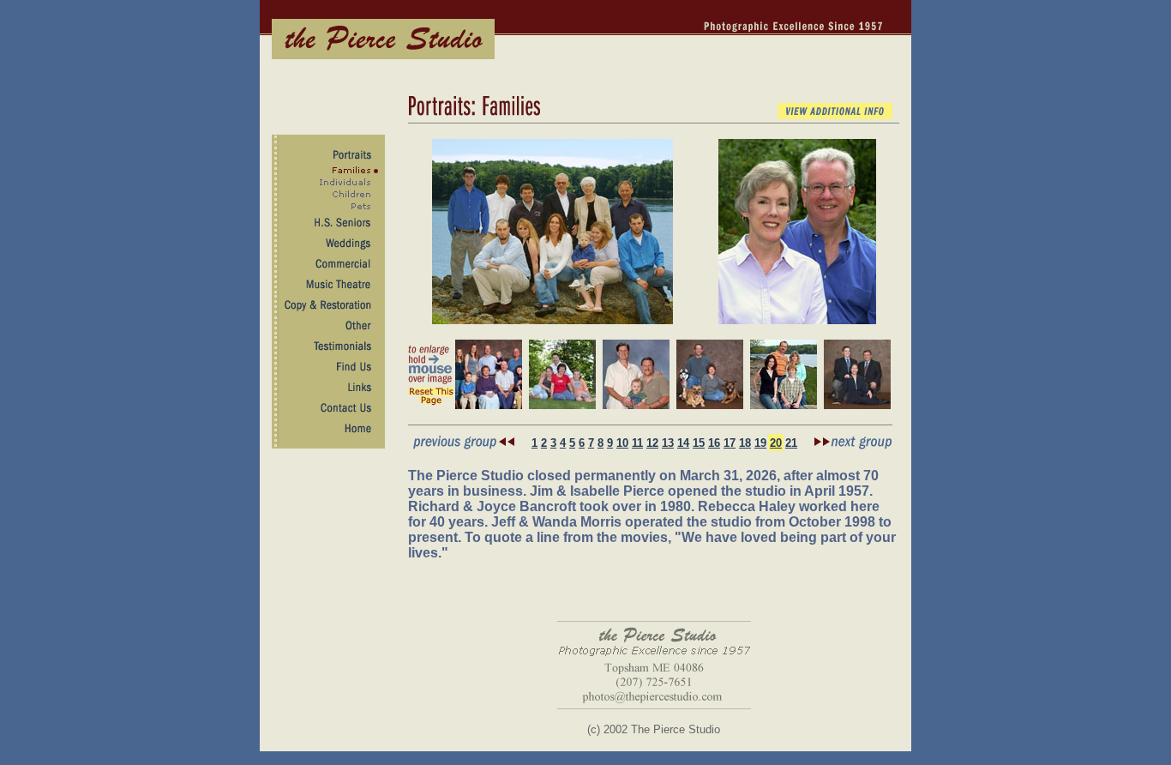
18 (745, 443)
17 (730, 443)
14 (683, 443)
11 (637, 443)
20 (776, 443)
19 (760, 443)
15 (699, 443)
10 (622, 443)
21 (791, 443)
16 (714, 443)
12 (652, 443)
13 (668, 443)
